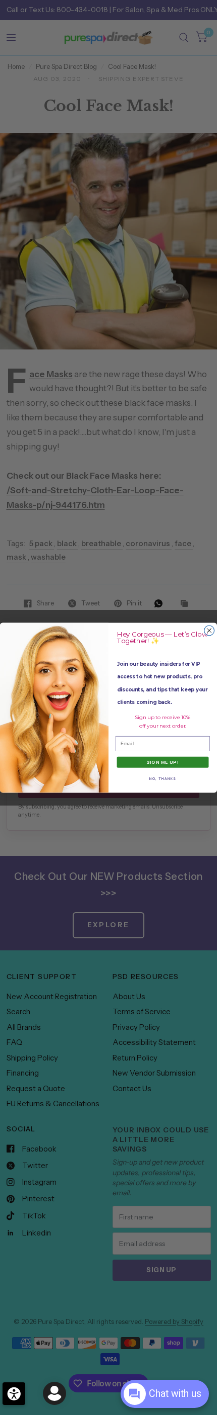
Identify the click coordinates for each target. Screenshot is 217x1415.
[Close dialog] (209, 631)
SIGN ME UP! (162, 762)
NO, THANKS (162, 778)
